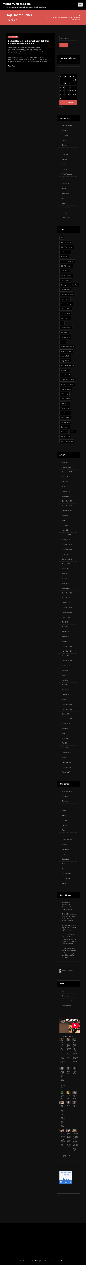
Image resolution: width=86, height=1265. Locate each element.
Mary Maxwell (65, 361)
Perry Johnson (65, 398)
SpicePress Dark (50, 1261)
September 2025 (67, 472)
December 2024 (67, 501)
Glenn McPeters (66, 327)
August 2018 (66, 723)
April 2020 (65, 627)
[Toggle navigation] (80, 5)
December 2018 (67, 704)
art (62, 237)
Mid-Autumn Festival (67, 365)
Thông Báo (65, 193)
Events (22, 47)
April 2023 (65, 578)
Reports (64, 179)
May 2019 (65, 680)
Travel (64, 203)
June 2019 (65, 675)
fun (62, 323)
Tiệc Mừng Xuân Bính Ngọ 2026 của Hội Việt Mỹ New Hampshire (69, 928)
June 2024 (65, 520)
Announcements (67, 125)
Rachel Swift (65, 408)
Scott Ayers (64, 427)
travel (72, 432)
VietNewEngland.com (17, 3)
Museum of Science (67, 384)
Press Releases (67, 174)
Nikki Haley (64, 394)
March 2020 (65, 631)
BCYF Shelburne (66, 266)
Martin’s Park (65, 356)
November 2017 (67, 767)
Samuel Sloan (65, 422)
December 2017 (67, 762)
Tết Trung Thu (65, 436)
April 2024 (65, 525)
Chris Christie (65, 280)
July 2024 (65, 515)
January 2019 (66, 699)
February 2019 (66, 694)
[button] (71, 1036)
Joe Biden (64, 332)
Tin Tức (64, 198)
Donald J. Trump (66, 304)
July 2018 (65, 728)
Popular (64, 169)
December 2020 (67, 607)
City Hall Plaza (37, 49)
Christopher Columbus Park (69, 285)
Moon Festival (65, 375)
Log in (64, 991)
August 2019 (66, 665)
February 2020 (66, 636)
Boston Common (66, 275)
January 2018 (66, 757)
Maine (63, 342)
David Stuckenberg (67, 294)
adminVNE (13, 47)
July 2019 (65, 670)
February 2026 (66, 467)
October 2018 (66, 714)
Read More (11, 66)
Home (78, 15)
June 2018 (65, 733)
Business (65, 135)
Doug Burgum (65, 318)
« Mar (61, 106)
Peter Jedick (65, 403)
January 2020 (66, 641)
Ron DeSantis (65, 413)
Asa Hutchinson (66, 242)
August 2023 (66, 564)
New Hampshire (66, 389)
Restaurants (65, 184)
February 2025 (66, 491)
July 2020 (65, 622)
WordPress (36, 1261)
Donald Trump (65, 313)
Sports (64, 188)
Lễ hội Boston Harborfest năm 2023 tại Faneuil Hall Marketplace (64, 18)
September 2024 (67, 510)
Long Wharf (24, 51)
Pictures (64, 159)
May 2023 (65, 573)
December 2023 (67, 544)
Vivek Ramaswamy (67, 441)
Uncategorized (66, 208)
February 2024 (66, 535)
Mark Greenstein (66, 351)
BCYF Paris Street (66, 247)
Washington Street (25, 53)
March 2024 (65, 530)
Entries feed (65, 996)
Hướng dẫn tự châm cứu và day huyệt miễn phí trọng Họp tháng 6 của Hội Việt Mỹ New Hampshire (69, 953)
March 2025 (65, 486)
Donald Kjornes (65, 308)
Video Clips (65, 217)
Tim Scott (64, 432)
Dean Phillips (65, 299)
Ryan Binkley (65, 417)
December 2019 (67, 646)
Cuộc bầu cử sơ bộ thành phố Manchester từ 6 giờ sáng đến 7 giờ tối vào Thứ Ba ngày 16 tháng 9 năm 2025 (69, 939)
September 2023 (67, 559)
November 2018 (67, 709)
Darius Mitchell (65, 290)
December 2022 (67, 593)
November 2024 (67, 506)
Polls (63, 164)
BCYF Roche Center (67, 261)
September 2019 (67, 661)
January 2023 (66, 588)
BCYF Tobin (64, 271)
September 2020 (67, 612)
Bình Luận (65, 130)
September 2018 (67, 719)
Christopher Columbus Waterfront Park (20, 49)
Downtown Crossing (14, 51)
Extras (64, 145)
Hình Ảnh (65, 155)
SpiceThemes (61, 1261)
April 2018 (65, 743)
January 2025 (66, 496)
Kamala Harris (65, 337)
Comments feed (67, 1001)
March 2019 (65, 690)
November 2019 (67, 651)
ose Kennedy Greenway (36, 51)
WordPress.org (66, 1005)
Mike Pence (64, 370)
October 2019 (66, 656)
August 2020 (66, 617)
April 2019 (65, 685)
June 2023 (65, 569)
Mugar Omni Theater (67, 379)
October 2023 (66, 554)
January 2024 (66, 540)
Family (64, 150)
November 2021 (67, 598)
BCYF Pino (64, 256)
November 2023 (67, 549)
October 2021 (66, 602)
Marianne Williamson (67, 346)
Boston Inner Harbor (34, 47)
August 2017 (66, 772)
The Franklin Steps (13, 53)
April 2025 (65, 481)
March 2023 (65, 583)
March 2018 (65, 748)
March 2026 (65, 462)
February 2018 (66, 753)
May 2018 (65, 738)
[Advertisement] (68, 1204)
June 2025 (65, 477)
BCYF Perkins (65, 252)
